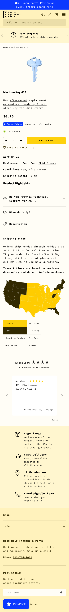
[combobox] (34, 22)
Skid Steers (47, 163)
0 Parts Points (13, 124)
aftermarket (18, 100)
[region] (34, 395)
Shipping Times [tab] (14, 238)
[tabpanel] (34, 297)
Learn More (45, 6)
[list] (34, 69)
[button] (56, 14)
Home (5, 47)
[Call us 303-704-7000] (42, 14)
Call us (37, 500)
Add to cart (46, 140)
